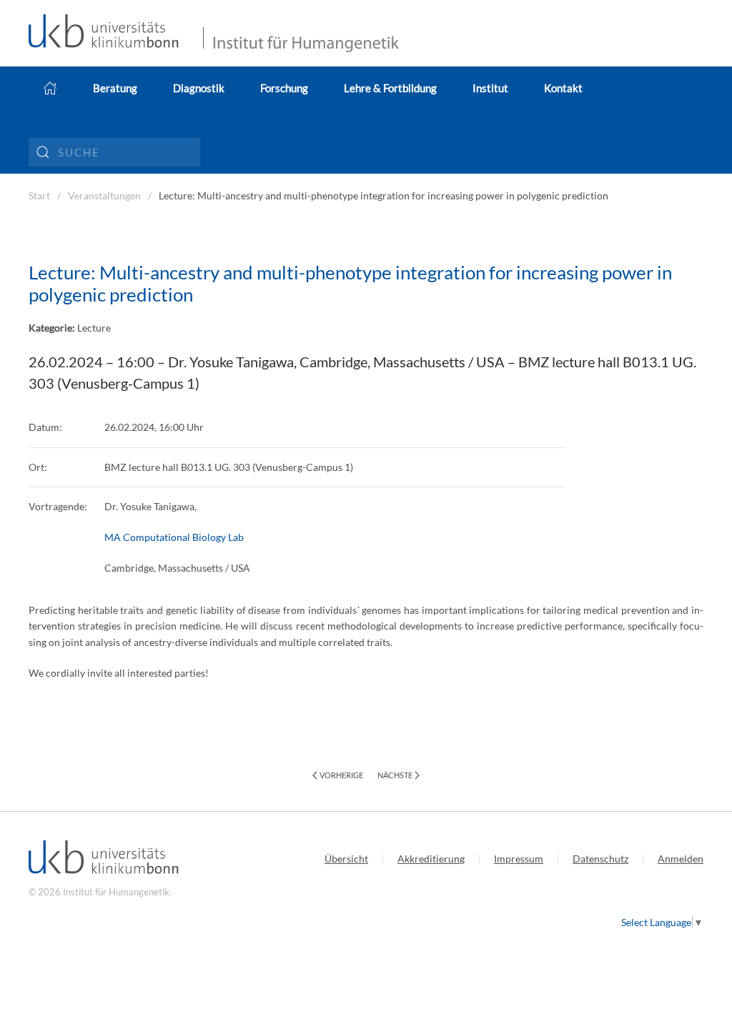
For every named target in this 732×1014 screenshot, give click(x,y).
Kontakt (563, 87)
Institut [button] (490, 87)
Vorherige (341, 775)
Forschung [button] (284, 87)
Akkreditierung (431, 859)
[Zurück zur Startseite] (109, 33)
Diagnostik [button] (198, 87)
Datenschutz (600, 859)
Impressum (518, 859)
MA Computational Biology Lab (174, 537)
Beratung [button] (115, 87)
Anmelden (680, 859)
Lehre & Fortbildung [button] (390, 87)
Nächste (394, 775)
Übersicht (346, 859)
